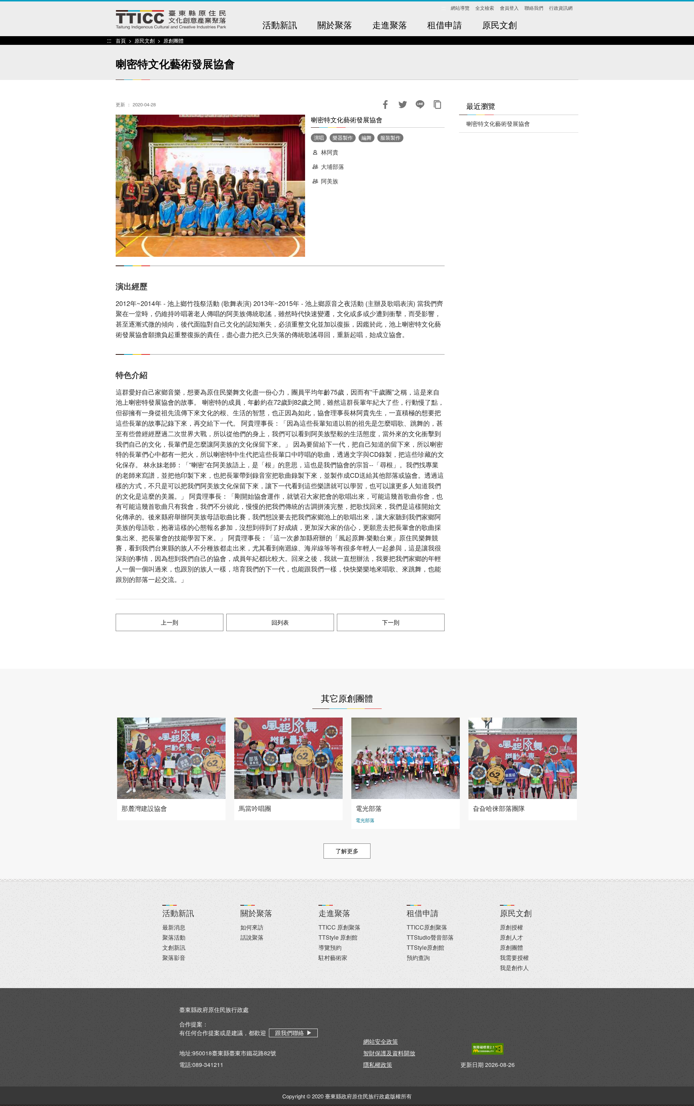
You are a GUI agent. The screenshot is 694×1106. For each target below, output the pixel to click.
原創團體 (173, 40)
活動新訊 (279, 24)
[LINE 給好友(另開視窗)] (420, 104)
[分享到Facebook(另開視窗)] (385, 104)
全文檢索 (484, 7)
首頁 (121, 40)
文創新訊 (173, 947)
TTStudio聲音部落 (430, 937)
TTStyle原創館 (425, 947)
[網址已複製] (437, 104)
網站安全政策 (380, 1041)
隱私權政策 (377, 1064)
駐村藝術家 (332, 957)
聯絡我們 (533, 7)
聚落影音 (173, 957)
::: (443, 8)
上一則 (169, 622)
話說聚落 (252, 937)
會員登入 (509, 7)
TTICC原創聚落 (427, 927)
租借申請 (444, 24)
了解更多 (347, 851)
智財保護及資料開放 (389, 1053)
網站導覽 (460, 7)
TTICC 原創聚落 (339, 927)
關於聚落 (334, 24)
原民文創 (499, 24)
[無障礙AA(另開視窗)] (488, 1048)
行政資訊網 (561, 7)
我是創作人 (514, 968)
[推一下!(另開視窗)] (402, 104)
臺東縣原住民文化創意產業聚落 (171, 20)
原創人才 (511, 937)
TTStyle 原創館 (337, 937)
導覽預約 (330, 947)
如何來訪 (252, 927)
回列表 (280, 622)
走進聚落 (389, 24)
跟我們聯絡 (289, 1033)
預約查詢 (418, 957)
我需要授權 (514, 957)
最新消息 (173, 927)
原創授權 (511, 927)
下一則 (390, 622)
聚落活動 (173, 937)
